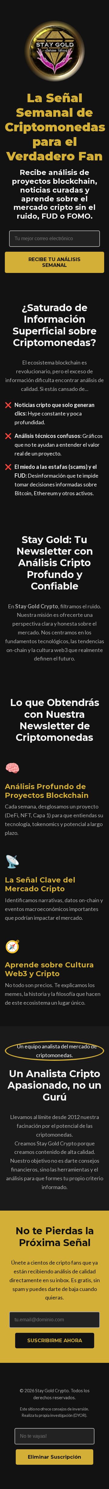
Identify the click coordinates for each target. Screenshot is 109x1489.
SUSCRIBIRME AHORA (54, 1340)
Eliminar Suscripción (54, 1457)
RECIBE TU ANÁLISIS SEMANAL (54, 262)
